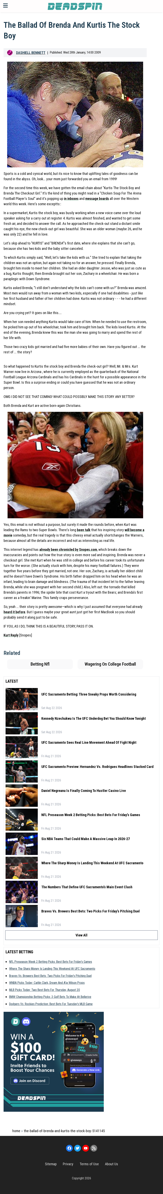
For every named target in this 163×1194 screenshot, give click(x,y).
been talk (83, 530)
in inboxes (71, 198)
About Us (111, 1164)
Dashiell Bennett (30, 53)
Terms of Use (89, 1164)
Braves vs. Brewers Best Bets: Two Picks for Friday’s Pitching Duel (90, 911)
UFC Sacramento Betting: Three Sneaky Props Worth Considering (88, 694)
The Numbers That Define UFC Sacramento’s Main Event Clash (86, 887)
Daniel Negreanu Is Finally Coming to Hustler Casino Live (83, 791)
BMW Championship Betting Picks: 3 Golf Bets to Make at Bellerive (50, 997)
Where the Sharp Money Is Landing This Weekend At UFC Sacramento (92, 863)
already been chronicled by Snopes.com (68, 549)
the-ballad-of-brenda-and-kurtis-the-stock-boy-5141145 (64, 1131)
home (16, 1131)
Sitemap (51, 1164)
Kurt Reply (11, 635)
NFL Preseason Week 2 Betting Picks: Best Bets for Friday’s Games (90, 815)
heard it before (14, 612)
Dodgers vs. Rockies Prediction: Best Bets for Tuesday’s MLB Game (51, 1004)
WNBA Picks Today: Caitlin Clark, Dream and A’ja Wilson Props (47, 983)
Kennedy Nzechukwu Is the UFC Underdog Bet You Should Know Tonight (93, 718)
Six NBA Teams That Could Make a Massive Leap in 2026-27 (85, 839)
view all (81, 935)
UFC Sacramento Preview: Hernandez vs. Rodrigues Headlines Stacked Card (97, 767)
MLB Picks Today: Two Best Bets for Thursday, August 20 (44, 990)
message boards (97, 198)
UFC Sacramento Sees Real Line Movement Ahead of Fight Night (88, 742)
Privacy (68, 1164)
